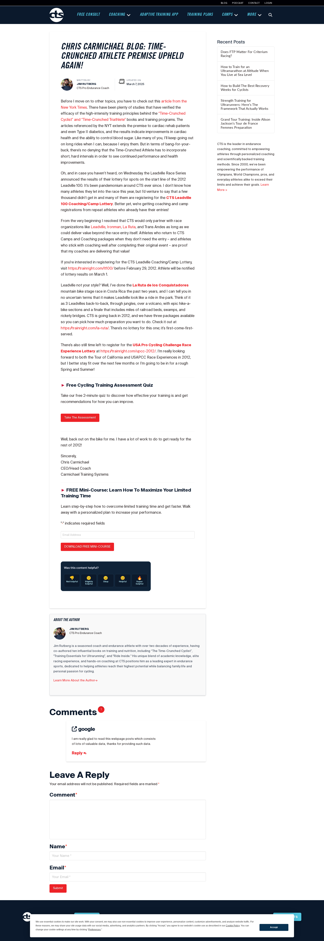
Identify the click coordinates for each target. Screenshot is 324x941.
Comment (63, 795)
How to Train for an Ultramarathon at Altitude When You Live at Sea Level (245, 70)
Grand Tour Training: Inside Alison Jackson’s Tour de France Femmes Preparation (245, 123)
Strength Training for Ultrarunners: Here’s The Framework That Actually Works (244, 104)
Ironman (114, 227)
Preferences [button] (94, 929)
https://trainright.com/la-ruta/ (85, 328)
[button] (270, 15)
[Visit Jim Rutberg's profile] (67, 84)
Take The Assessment (80, 417)
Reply (77, 753)
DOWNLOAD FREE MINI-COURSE (87, 546)
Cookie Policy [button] (233, 925)
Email (58, 867)
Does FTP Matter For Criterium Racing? (244, 54)
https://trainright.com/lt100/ (90, 268)
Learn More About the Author (75, 680)
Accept (274, 927)
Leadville (98, 227)
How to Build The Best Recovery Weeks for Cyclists (245, 87)
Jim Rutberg (86, 83)
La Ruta (129, 227)
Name (58, 846)
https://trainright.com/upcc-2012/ (128, 351)
